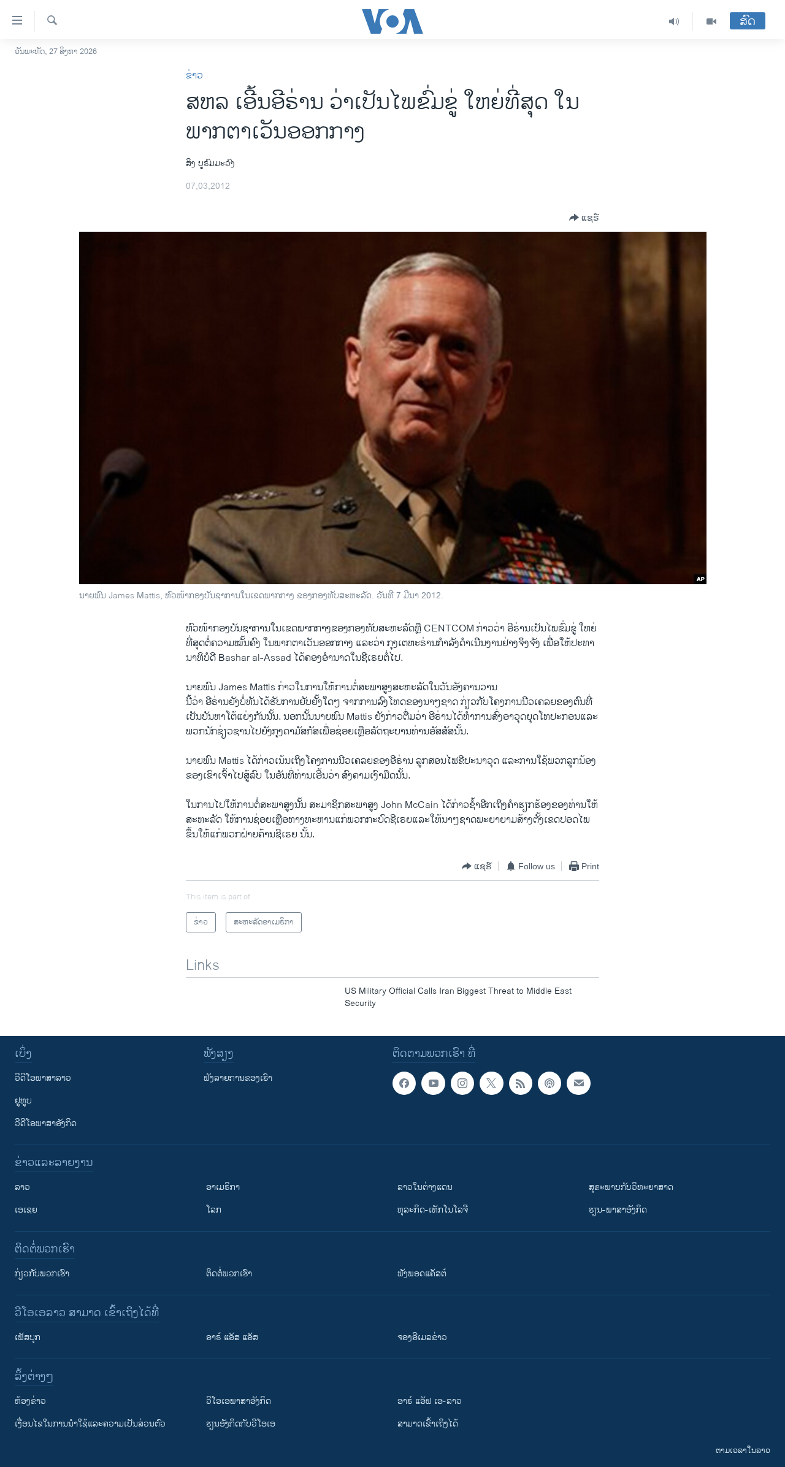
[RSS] (520, 1083)
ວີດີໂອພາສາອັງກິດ (46, 1123)
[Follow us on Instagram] (462, 1083)
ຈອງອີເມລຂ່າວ (422, 1337)
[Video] (711, 21)
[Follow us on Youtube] (433, 1083)
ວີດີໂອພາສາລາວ (43, 1078)
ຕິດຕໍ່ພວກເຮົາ (229, 1273)
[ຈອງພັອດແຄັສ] (578, 1083)
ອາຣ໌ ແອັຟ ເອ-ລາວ (429, 1401)
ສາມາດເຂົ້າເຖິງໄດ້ (427, 1423)
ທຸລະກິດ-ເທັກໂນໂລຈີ (432, 1209)
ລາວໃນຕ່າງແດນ (425, 1187)
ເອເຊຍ (26, 1209)
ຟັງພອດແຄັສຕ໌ (421, 1273)
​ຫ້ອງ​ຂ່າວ (30, 1401)
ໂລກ (213, 1209)
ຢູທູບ (23, 1100)
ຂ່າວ (194, 75)
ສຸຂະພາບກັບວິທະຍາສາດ (631, 1187)
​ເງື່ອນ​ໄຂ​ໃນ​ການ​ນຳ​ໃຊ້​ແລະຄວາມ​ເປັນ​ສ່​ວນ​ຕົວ (90, 1423)
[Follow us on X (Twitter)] (491, 1083)
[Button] (584, 217)
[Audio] (674, 21)
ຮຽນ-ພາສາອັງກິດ (618, 1209)
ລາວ (22, 1187)
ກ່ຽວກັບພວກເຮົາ (42, 1273)
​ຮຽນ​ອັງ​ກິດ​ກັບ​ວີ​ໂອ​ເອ (240, 1423)
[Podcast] (549, 1083)
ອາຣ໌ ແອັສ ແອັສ (232, 1337)
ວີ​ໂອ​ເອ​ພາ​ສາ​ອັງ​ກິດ (238, 1401)
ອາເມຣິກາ (223, 1187)
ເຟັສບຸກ (27, 1337)
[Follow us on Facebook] (404, 1083)
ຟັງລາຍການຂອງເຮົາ (238, 1078)
